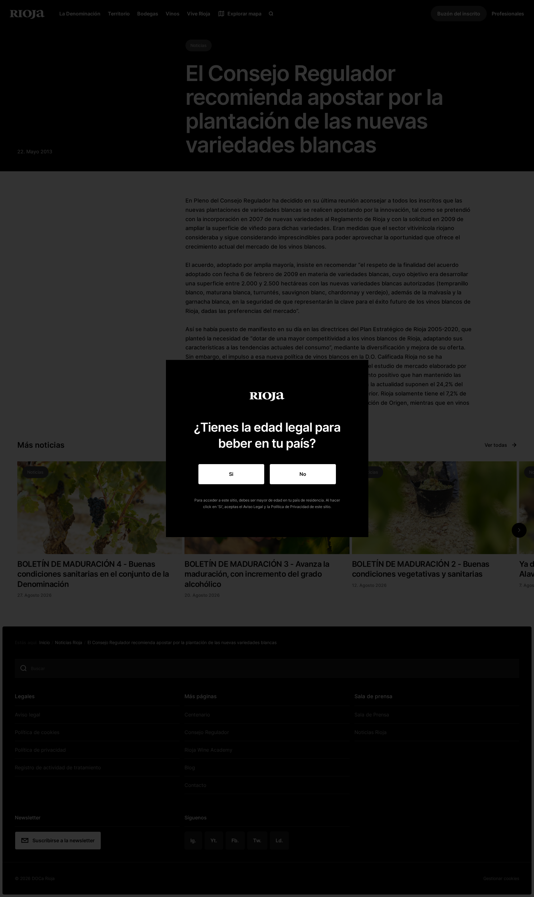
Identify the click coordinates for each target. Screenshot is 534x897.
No (302, 474)
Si (231, 474)
